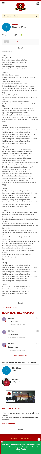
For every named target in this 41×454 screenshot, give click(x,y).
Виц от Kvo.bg (11, 408)
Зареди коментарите (9, 307)
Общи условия (25, 438)
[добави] (20, 35)
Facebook (13, 438)
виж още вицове (8, 423)
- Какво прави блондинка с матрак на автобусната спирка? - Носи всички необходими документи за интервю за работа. (20, 416)
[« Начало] (20, 6)
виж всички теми (20, 355)
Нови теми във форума (18, 312)
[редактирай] (15, 35)
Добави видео (20, 41)
